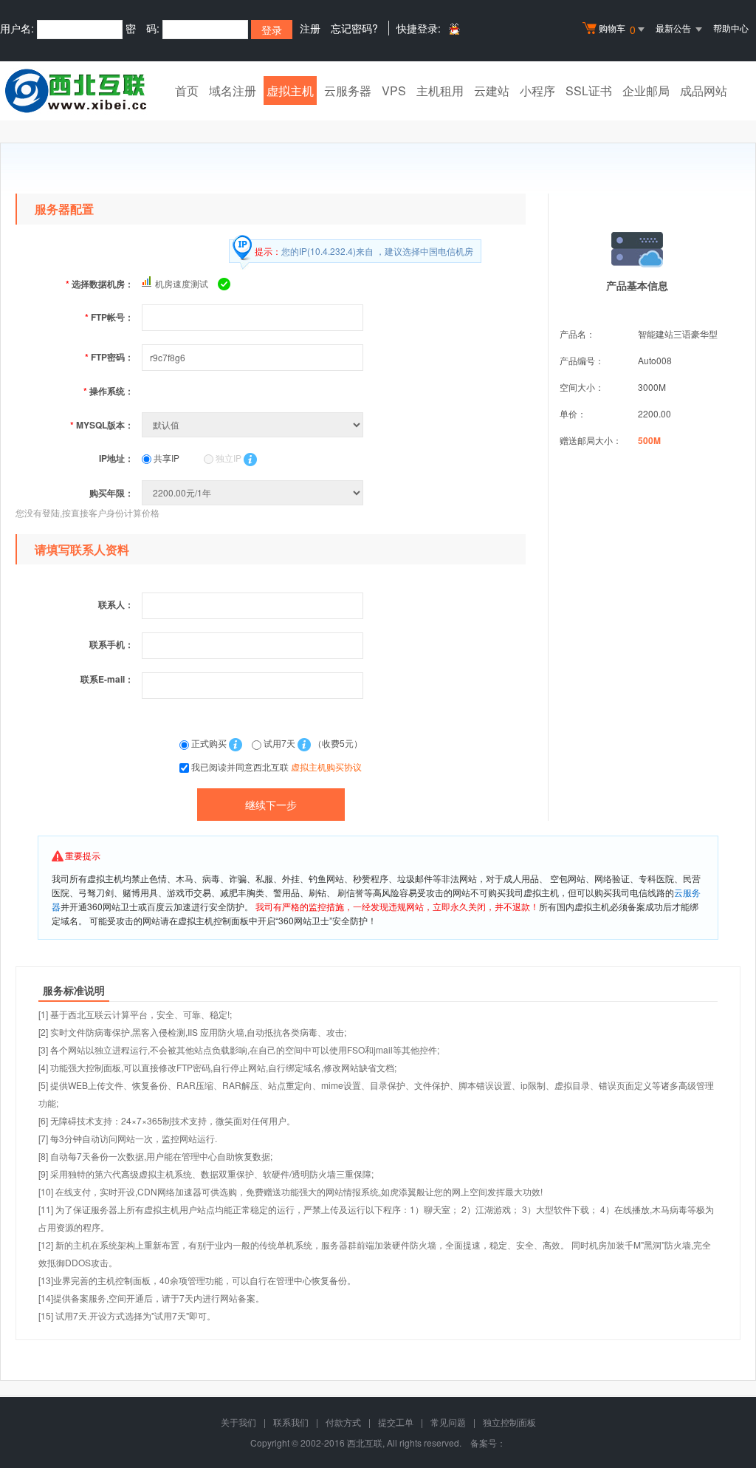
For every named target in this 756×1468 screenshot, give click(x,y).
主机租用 (440, 90)
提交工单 (395, 1422)
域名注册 (232, 90)
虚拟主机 (290, 90)
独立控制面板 (509, 1422)
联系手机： (111, 644)
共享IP (165, 457)
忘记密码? (354, 28)
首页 (187, 90)
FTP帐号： (109, 317)
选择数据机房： (100, 283)
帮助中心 (731, 27)
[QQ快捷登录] (454, 28)
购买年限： (111, 492)
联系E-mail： (107, 679)
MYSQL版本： (102, 424)
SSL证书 (589, 90)
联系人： (116, 604)
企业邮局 (646, 90)
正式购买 (209, 743)
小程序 (537, 90)
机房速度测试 (181, 283)
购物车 (617, 29)
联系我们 (291, 1422)
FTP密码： (109, 356)
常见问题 (448, 1422)
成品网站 (703, 90)
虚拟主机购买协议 (326, 766)
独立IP (227, 457)
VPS (394, 90)
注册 (310, 28)
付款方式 (343, 1422)
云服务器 (347, 90)
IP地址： (116, 458)
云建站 (491, 90)
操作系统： (108, 390)
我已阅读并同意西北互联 (276, 766)
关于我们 (238, 1422)
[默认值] (254, 424)
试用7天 (279, 743)
